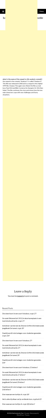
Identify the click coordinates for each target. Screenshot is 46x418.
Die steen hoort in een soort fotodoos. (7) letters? (20, 367)
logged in (20, 296)
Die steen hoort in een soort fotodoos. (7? (17, 340)
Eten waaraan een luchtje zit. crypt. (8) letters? (18, 404)
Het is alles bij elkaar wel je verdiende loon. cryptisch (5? (22, 399)
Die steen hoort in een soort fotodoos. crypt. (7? (19, 314)
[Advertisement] (23, 189)
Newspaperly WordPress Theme (28, 414)
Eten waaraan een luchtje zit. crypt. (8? (15, 394)
